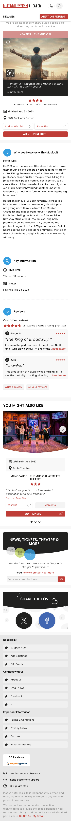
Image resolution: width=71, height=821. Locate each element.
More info (50, 505)
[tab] (32, 521)
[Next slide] (62, 429)
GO (61, 579)
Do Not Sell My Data (31, 816)
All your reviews (37, 387)
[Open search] (59, 6)
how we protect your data (39, 572)
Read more (59, 348)
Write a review (13, 387)
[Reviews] (35, 100)
